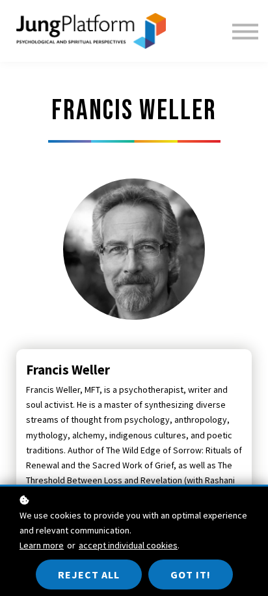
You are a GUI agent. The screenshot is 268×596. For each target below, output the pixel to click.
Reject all (89, 574)
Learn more (42, 545)
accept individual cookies (128, 545)
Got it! (190, 574)
